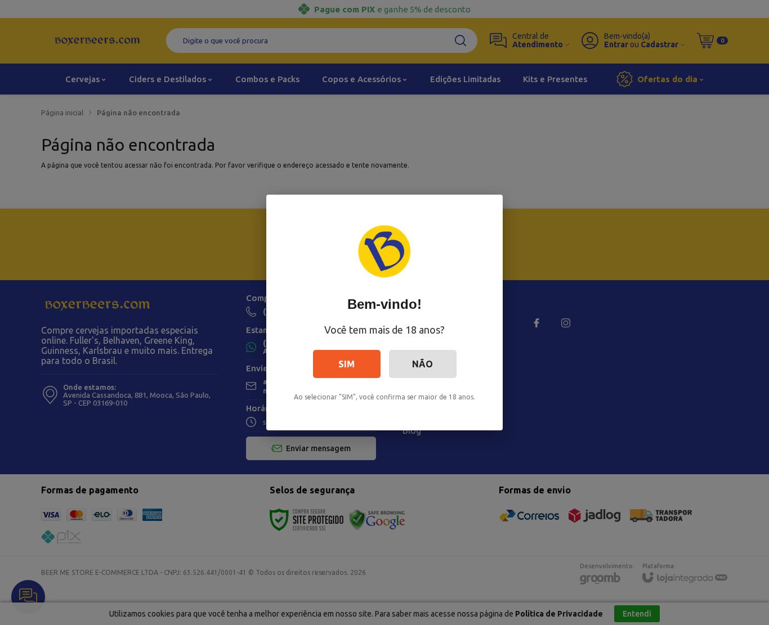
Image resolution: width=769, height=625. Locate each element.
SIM (346, 364)
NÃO (422, 364)
